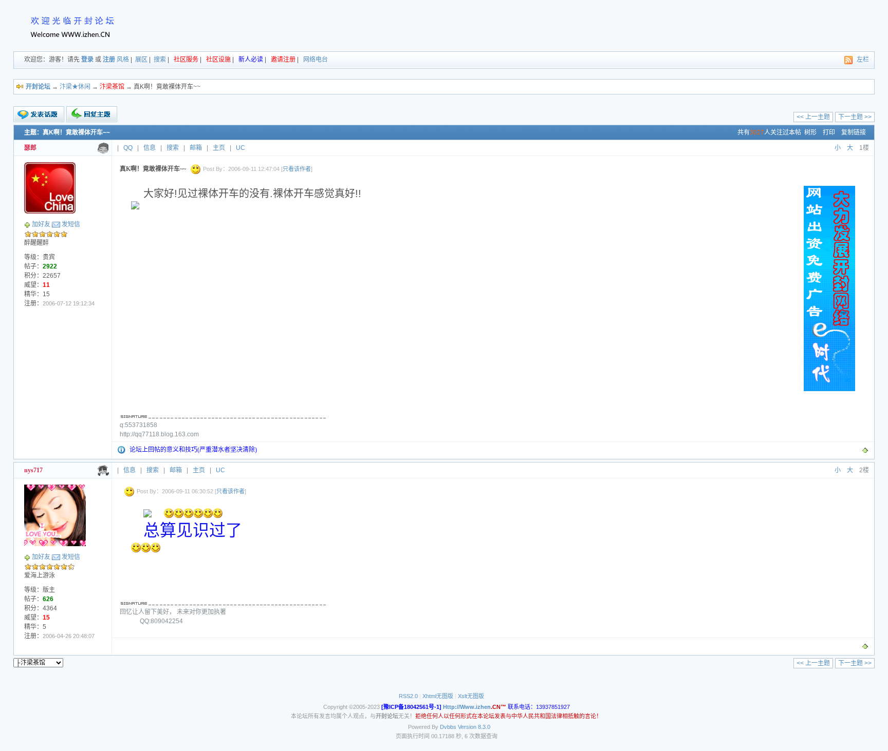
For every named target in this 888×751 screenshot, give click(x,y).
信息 (149, 147)
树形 (810, 132)
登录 (87, 59)
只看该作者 (297, 169)
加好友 (41, 224)
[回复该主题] (91, 114)
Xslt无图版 (471, 696)
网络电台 (315, 59)
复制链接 (853, 132)
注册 (109, 59)
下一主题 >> (855, 117)
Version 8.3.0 (474, 727)
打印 (829, 132)
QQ (128, 147)
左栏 (863, 59)
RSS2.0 (408, 696)
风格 (123, 59)
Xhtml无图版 (437, 696)
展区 (141, 59)
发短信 (71, 224)
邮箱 (196, 147)
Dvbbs (448, 727)
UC (240, 147)
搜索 (160, 59)
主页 (219, 147)
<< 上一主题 (813, 117)
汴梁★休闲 (75, 86)
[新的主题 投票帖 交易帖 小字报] (38, 114)
